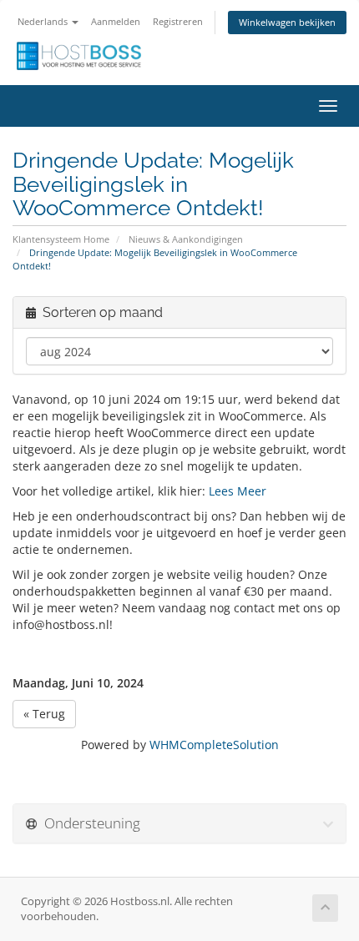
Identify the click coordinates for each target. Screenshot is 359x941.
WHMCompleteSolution (214, 744)
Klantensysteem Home (61, 239)
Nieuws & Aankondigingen (186, 239)
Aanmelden (115, 21)
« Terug (44, 714)
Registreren (178, 21)
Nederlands (44, 21)
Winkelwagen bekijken (287, 22)
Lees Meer (237, 491)
